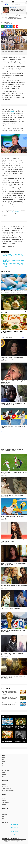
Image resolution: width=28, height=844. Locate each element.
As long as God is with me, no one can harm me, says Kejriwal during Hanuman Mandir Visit (13, 260)
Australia (4, 809)
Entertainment (5, 770)
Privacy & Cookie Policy (8, 790)
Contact (4, 804)
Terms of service (6, 788)
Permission (5, 784)
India (3, 757)
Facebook (15, 824)
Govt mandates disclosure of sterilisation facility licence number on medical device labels (14, 291)
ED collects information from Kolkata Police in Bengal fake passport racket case (13, 256)
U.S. (3, 818)
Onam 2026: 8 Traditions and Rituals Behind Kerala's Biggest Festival (12, 332)
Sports (4, 768)
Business (4, 763)
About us (4, 796)
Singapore (4, 814)
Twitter (15, 827)
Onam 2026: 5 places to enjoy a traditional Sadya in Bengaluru (20, 727)
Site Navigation (6, 802)
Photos (4, 774)
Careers (4, 800)
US (3, 759)
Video (3, 776)
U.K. (3, 816)
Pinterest (15, 831)
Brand (3, 798)
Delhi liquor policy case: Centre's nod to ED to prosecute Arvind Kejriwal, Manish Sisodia (13, 265)
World (3, 761)
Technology (5, 765)
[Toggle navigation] (2, 1)
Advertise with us (6, 782)
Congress (12, 111)
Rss (15, 834)
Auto (3, 772)
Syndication (5, 786)
